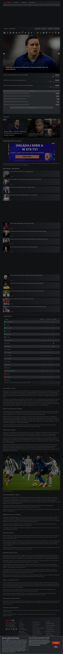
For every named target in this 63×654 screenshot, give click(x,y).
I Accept (56, 642)
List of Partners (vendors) (34, 645)
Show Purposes (56, 647)
